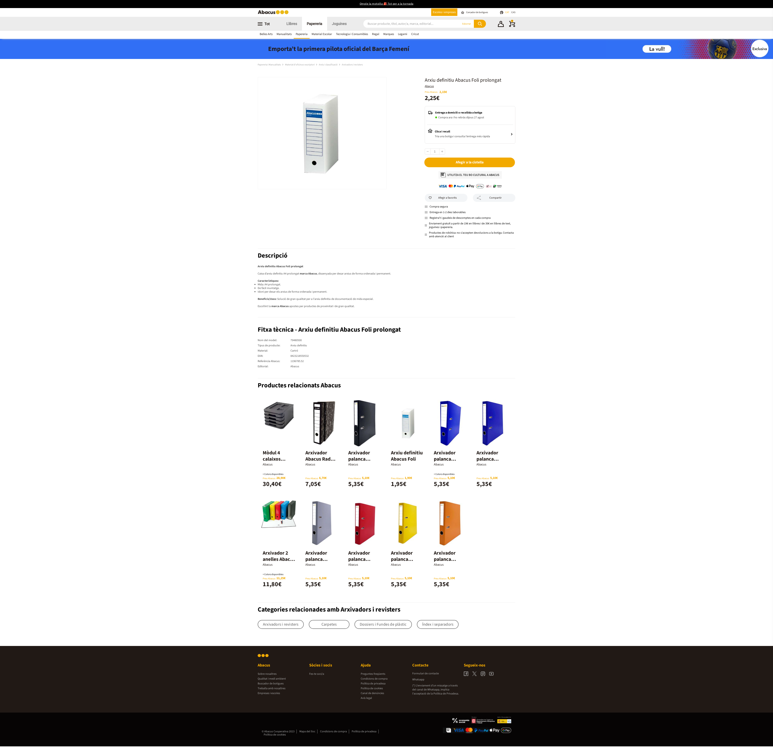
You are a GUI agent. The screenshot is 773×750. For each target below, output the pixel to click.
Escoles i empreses (444, 12)
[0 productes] (512, 26)
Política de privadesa (373, 684)
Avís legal (366, 698)
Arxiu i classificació (328, 64)
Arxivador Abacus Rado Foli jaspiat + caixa (319, 462)
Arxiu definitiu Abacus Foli (407, 456)
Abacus (429, 86)
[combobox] (406, 23)
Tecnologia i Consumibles (352, 34)
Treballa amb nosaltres (271, 688)
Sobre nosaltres (267, 674)
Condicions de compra (374, 679)
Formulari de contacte (425, 674)
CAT (507, 12)
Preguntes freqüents (373, 674)
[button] (501, 24)
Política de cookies (372, 688)
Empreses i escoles (269, 693)
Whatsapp (418, 680)
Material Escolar (322, 34)
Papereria (314, 24)
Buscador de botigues (271, 684)
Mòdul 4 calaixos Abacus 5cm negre (276, 462)
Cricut (415, 34)
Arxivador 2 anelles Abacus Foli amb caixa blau (279, 562)
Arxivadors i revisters (352, 64)
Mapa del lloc (307, 731)
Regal (375, 34)
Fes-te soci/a (316, 674)
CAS (513, 12)
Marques (388, 34)
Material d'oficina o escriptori (300, 64)
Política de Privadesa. (446, 694)
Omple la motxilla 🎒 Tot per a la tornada (386, 4)
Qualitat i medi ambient (272, 679)
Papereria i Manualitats (269, 64)
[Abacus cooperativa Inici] (274, 13)
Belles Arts (266, 34)
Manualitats (284, 34)
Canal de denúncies (372, 693)
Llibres (291, 24)
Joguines (339, 24)
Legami (402, 34)
